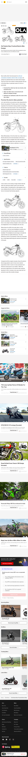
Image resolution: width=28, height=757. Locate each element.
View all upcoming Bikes (13, 622)
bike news (7, 697)
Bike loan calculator (18, 715)
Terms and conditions (18, 729)
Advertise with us (17, 731)
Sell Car (3, 731)
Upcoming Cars (5, 708)
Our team (16, 724)
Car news (4, 712)
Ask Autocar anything (6, 722)
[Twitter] (13, 739)
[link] (10, 611)
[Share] (26, 43)
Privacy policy (17, 726)
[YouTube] (3, 739)
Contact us (4, 729)
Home (2, 697)
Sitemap (3, 726)
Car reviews (4, 710)
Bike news (16, 712)
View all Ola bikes (13, 647)
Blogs (3, 724)
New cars (4, 705)
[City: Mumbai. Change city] (26, 2)
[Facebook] (10, 739)
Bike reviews (16, 710)
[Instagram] (6, 739)
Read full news (13, 392)
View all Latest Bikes (13, 693)
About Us (16, 722)
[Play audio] (24, 43)
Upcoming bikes (17, 708)
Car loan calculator (6, 715)
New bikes (16, 705)
